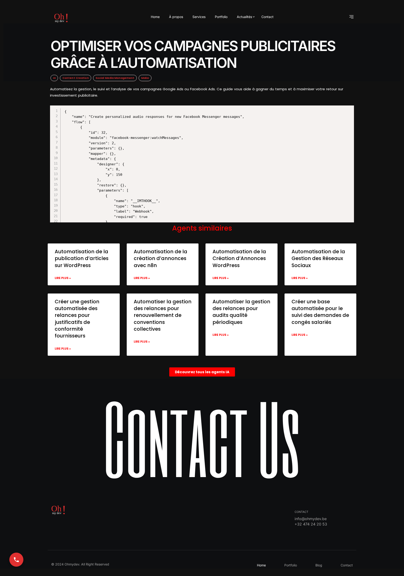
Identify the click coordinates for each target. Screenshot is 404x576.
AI (54, 78)
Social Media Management (115, 78)
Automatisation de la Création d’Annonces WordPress (239, 258)
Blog (318, 565)
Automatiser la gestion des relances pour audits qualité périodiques (241, 312)
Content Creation (75, 78)
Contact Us (202, 437)
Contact (267, 17)
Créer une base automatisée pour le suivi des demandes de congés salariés (320, 312)
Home (155, 17)
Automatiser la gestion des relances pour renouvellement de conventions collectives (162, 315)
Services (199, 17)
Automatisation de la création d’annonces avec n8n (160, 258)
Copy (208, 109)
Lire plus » (63, 278)
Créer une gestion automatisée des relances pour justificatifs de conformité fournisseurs (77, 318)
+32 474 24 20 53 (311, 524)
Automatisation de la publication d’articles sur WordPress (81, 258)
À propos (176, 17)
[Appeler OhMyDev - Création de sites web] (16, 560)
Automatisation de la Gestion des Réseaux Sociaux (318, 258)
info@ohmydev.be (311, 518)
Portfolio (221, 17)
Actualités (244, 17)
